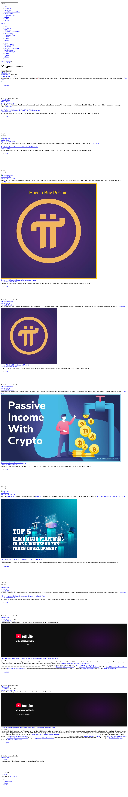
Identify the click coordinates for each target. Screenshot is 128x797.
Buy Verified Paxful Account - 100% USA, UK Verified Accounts (20, 110)
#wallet (50, 734)
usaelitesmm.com (6, 112)
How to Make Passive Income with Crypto (13, 463)
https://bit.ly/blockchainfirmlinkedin (116, 667)
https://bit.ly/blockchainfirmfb (65, 667)
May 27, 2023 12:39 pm (8, 178)
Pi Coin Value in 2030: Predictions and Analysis (15, 365)
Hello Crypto (5, 74)
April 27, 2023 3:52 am (8, 494)
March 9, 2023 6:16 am (8, 621)
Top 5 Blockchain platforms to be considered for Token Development (21, 559)
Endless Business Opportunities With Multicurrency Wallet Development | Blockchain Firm (28, 727)
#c (119, 496)
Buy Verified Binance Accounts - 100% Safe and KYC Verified (19, 147)
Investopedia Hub (6, 177)
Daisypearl (4, 589)
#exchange (64, 663)
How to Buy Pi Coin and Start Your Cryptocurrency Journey (19, 280)
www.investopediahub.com (9, 282)
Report (6, 85)
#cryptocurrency (73, 663)
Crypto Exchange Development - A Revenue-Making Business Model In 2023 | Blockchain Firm (29, 658)
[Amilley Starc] (64, 100)
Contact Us (7, 784)
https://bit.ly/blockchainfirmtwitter (89, 667)
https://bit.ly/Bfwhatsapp (109, 668)
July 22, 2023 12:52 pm (8, 103)
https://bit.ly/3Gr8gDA (103, 496)
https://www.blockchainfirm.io (85, 665)
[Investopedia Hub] (64, 175)
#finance (86, 663)
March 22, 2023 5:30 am (8, 591)
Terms (6, 783)
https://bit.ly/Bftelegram (88, 668)
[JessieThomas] (64, 491)
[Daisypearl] (64, 587)
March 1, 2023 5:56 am (8, 690)
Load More (4, 774)
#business (81, 663)
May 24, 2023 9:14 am (7, 390)
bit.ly (2, 561)
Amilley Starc (5, 101)
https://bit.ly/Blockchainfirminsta (17, 668)
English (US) (14, 776)
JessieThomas (5, 493)
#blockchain (38, 496)
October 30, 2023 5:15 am (8, 76)
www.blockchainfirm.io (8, 598)
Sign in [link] (3, 23)
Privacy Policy (8, 781)
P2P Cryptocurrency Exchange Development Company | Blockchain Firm (23, 596)
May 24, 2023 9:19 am (7, 305)
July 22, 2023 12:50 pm (8, 142)
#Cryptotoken (114, 496)
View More (8, 106)
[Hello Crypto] (64, 73)
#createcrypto (10, 496)
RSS (5, 779)
